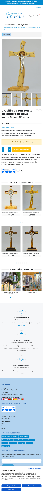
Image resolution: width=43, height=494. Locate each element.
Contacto (21, 325)
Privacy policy (5, 419)
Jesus (33, 440)
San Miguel (21, 443)
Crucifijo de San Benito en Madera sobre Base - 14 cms (11, 253)
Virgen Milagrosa (23, 436)
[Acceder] (34, 15)
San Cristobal (5, 446)
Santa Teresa (13, 443)
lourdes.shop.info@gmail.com (11, 390)
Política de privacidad (35, 469)
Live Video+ (5, 426)
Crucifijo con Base (24, 25)
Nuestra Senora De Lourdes (9, 436)
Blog (3, 423)
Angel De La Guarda (7, 440)
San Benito (29, 443)
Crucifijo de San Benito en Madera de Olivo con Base (11, 212)
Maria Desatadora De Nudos (22, 440)
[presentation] (4, 65)
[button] (31, 16)
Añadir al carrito (22, 149)
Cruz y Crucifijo (10, 25)
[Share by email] (21, 170)
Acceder (39, 7)
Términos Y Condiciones (9, 416)
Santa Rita (5, 443)
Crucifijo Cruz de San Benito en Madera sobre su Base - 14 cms (32, 253)
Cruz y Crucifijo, (14, 135)
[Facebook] (18, 170)
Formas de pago (6, 421)
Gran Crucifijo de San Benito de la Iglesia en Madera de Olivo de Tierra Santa (32, 212)
